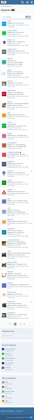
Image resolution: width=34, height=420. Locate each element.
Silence (10, 81)
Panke (9, 133)
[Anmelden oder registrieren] (27, 2)
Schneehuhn (12, 143)
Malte (6, 382)
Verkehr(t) (11, 229)
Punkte (9, 26)
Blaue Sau (11, 40)
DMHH (7, 401)
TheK (9, 21)
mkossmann (12, 49)
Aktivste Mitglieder (9, 378)
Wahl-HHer (11, 90)
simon (9, 180)
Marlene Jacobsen (10, 349)
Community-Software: (17, 417)
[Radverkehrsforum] (4, 2)
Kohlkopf (7, 367)
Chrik (9, 122)
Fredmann (11, 301)
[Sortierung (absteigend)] (4, 17)
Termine (17, 34)
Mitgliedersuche (8, 331)
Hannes (10, 271)
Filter (29, 17)
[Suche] (22, 2)
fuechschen (11, 292)
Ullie (6, 386)
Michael (10, 219)
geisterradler (12, 262)
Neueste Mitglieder (9, 345)
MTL (9, 199)
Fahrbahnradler (9, 391)
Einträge (17, 75)
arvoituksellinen (13, 240)
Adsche (10, 283)
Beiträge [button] (8, 17)
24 (21, 324)
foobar (9, 189)
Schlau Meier (12, 30)
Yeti (6, 396)
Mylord (10, 58)
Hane (9, 70)
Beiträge (9, 25)
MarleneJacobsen (10, 358)
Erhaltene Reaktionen (20, 25)
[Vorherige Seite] (10, 324)
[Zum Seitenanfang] (31, 417)
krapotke (10, 161)
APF (8, 113)
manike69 (8, 353)
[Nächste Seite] (24, 324)
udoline (10, 171)
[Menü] (31, 2)
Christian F (11, 313)
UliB (9, 251)
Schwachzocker (13, 152)
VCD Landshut (9, 363)
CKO (9, 208)
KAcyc (9, 101)
